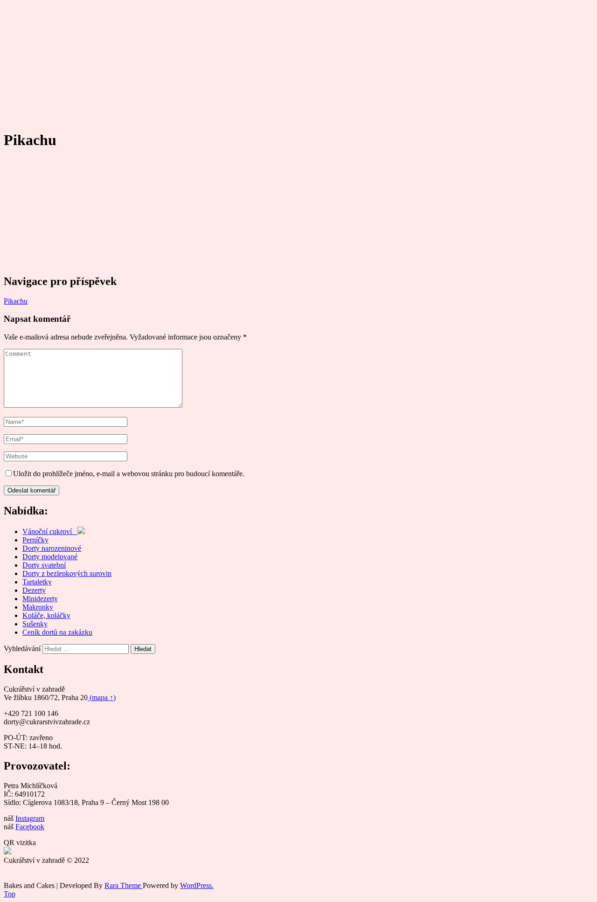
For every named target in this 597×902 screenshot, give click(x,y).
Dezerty (34, 590)
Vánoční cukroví (49, 531)
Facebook (29, 827)
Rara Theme (123, 885)
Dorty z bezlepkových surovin (66, 573)
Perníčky (35, 540)
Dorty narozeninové (51, 548)
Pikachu (16, 301)
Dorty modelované (49, 557)
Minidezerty (40, 599)
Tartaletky (37, 582)
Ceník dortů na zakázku (57, 632)
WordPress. (197, 885)
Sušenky (35, 624)
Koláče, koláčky (46, 615)
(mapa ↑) (102, 697)
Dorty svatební (44, 565)
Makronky (37, 607)
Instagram (29, 818)
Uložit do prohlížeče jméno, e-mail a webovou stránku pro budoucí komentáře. (128, 474)
